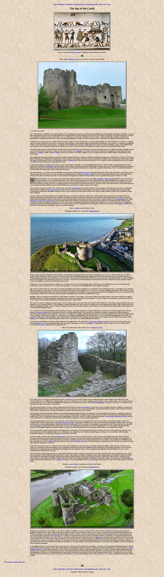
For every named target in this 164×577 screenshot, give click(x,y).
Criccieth (39, 200)
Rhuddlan (101, 402)
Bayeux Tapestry (76, 52)
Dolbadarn (33, 200)
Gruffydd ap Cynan (51, 166)
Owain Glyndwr (60, 436)
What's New (102, 4)
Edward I (70, 399)
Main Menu (61, 4)
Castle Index (69, 4)
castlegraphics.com (94, 211)
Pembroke (80, 151)
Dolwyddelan (121, 199)
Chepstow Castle (73, 59)
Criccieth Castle (78, 208)
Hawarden (86, 407)
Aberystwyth (52, 441)
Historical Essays (79, 4)
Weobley (60, 459)
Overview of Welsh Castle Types (15, 562)
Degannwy (120, 203)
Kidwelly (57, 152)
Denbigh (57, 535)
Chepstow (71, 160)
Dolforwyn (33, 318)
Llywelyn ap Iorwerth (53, 189)
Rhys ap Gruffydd (74, 188)
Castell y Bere (50, 200)
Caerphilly (40, 152)
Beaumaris (38, 425)
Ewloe (105, 321)
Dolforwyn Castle (97, 327)
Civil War (108, 531)
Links (108, 4)
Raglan (96, 459)
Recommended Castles (91, 4)
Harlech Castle (79, 441)
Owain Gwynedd (89, 174)
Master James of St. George (66, 422)
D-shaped (127, 202)
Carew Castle (73, 464)
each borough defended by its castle (116, 416)
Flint (94, 402)
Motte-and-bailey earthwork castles (104, 178)
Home (55, 4)
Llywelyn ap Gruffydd (42, 312)
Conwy (70, 425)
